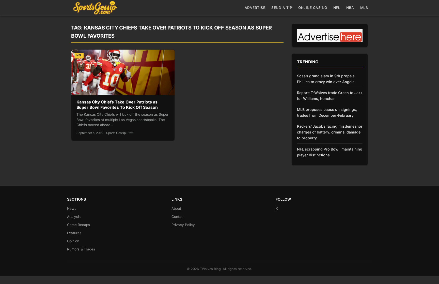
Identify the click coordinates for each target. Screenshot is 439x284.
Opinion (73, 241)
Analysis (74, 217)
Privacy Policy (183, 225)
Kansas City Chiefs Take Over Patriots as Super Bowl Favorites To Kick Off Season (117, 104)
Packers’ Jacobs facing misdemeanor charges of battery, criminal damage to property (330, 132)
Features (74, 233)
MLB (364, 8)
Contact (178, 217)
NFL (336, 8)
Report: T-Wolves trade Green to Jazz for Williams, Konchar (330, 96)
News (71, 208)
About (176, 208)
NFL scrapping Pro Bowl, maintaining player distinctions (329, 152)
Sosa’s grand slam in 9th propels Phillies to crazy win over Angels (326, 79)
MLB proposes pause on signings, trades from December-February (327, 112)
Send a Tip (281, 8)
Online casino (312, 8)
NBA (350, 8)
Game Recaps (78, 225)
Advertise (255, 8)
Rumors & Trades (81, 249)
